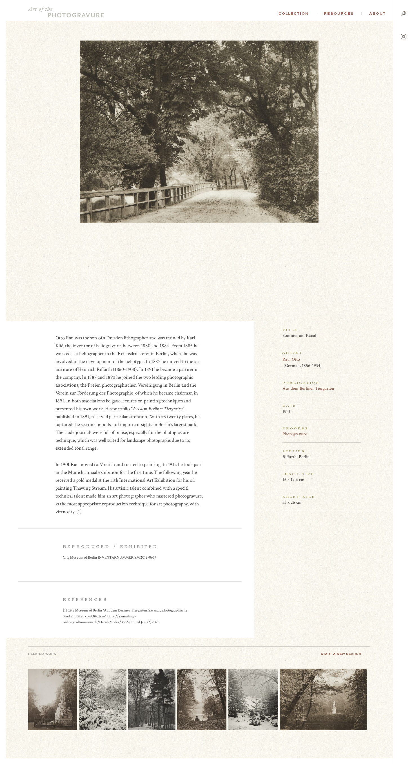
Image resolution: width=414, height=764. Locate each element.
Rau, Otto (291, 359)
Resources (339, 13)
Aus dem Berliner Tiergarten (308, 388)
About (377, 13)
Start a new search (341, 654)
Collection (294, 13)
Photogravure (294, 434)
